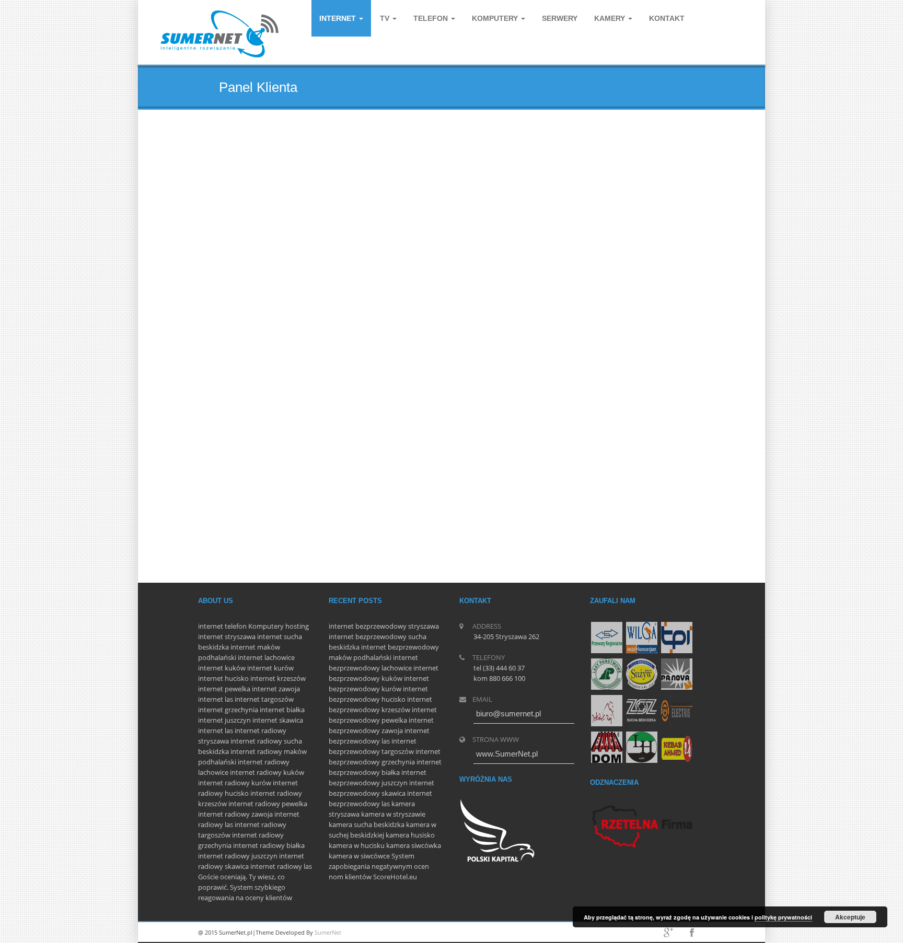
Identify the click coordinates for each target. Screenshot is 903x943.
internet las (215, 699)
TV (385, 18)
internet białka (282, 709)
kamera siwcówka (413, 845)
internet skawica (277, 720)
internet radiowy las (281, 866)
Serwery (559, 18)
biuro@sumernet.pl (508, 713)
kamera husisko (410, 835)
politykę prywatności (783, 917)
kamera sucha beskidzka (366, 824)
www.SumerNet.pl (507, 753)
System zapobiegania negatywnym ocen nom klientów (379, 866)
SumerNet (328, 932)
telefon (236, 626)
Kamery (610, 18)
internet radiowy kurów (234, 782)
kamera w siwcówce (359, 856)
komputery (496, 18)
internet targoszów (264, 699)
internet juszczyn (224, 720)
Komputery (266, 626)
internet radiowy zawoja (235, 814)
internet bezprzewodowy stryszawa (384, 626)
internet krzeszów (278, 678)
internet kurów (270, 668)
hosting (297, 626)
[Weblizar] (220, 34)
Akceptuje (850, 917)
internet (210, 626)
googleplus (668, 932)
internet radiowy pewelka (267, 803)
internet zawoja (276, 688)
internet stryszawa (227, 636)
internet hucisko (223, 678)
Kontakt (667, 18)
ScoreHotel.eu (395, 876)
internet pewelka (224, 688)
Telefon (431, 18)
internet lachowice (266, 657)
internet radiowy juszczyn (237, 856)
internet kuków (222, 668)
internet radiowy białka (269, 845)
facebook (691, 932)
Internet (338, 18)
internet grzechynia (228, 709)
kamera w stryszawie (393, 814)
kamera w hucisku (357, 845)
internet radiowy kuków (267, 772)
